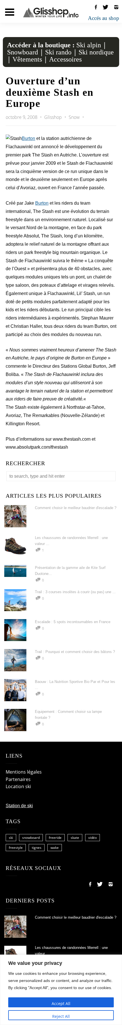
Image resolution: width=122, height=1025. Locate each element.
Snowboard (22, 52)
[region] (61, 990)
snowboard (31, 837)
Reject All (61, 1016)
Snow (74, 117)
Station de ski (19, 805)
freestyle (16, 847)
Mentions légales (24, 772)
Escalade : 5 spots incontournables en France (72, 622)
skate (75, 837)
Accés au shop (103, 18)
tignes (36, 847)
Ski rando (58, 52)
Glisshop (53, 117)
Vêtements (27, 59)
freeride (55, 837)
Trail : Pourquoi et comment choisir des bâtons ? (75, 652)
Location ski (18, 786)
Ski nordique (96, 52)
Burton (28, 138)
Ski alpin (88, 45)
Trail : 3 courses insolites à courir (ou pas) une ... (75, 592)
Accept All (61, 1003)
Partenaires (18, 779)
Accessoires (65, 59)
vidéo (92, 837)
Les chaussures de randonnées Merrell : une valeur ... (71, 950)
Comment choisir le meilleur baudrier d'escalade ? (75, 508)
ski (11, 837)
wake (55, 847)
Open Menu (9, 12)
